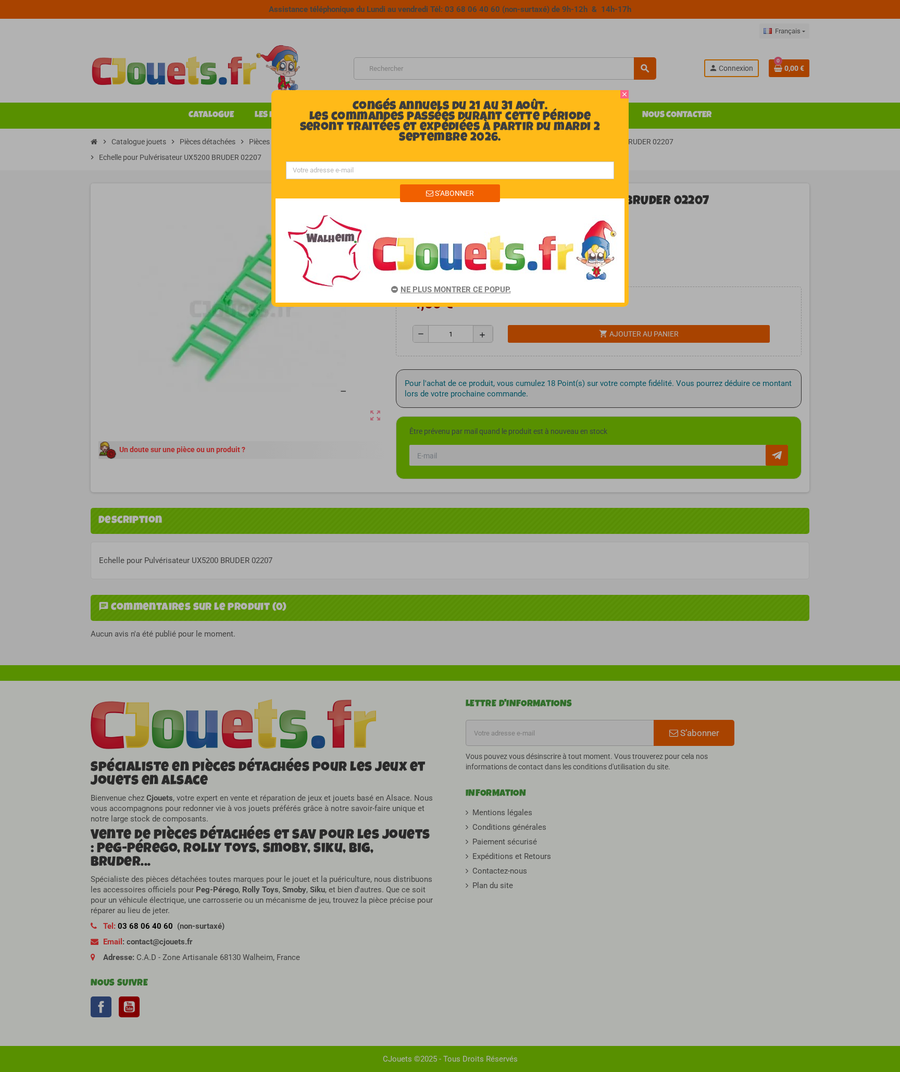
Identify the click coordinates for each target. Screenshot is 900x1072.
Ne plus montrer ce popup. (456, 289)
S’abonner (453, 193)
